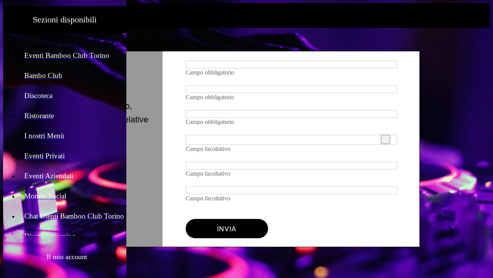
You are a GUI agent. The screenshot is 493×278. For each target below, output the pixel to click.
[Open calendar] (385, 139)
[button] (65, 257)
